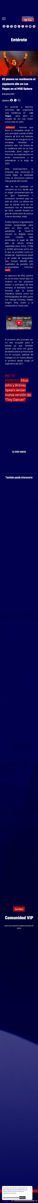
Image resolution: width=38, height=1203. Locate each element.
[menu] (4, 19)
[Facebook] (4, 26)
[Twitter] (7, 26)
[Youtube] (15, 26)
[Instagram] (11, 26)
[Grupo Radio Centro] (22, 26)
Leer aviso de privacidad (11, 1197)
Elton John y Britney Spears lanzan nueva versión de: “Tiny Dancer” (18, 390)
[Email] (30, 26)
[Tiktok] (19, 26)
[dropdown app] (26, 26)
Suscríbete (19, 909)
